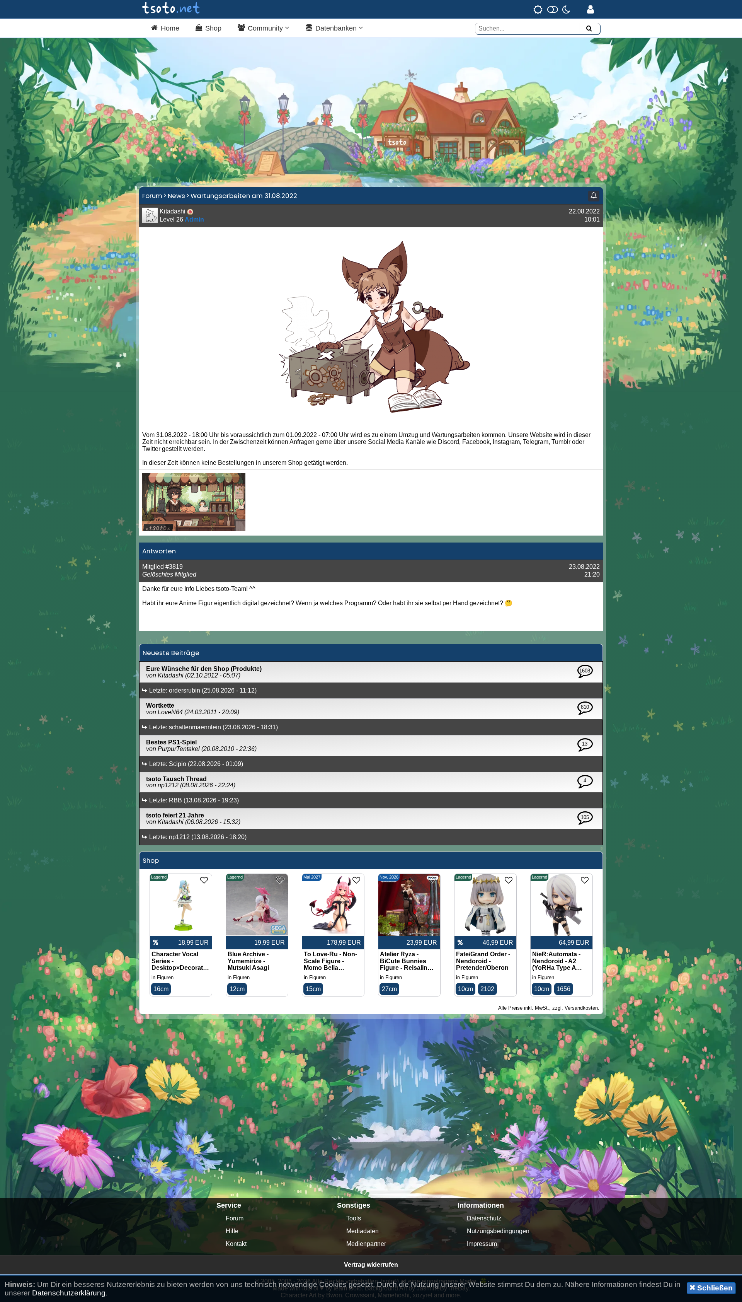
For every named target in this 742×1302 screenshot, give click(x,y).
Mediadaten (362, 1231)
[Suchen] (589, 28)
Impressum (482, 1244)
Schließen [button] (714, 1288)
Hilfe (232, 1231)
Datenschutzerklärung (69, 1293)
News (176, 195)
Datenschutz (484, 1218)
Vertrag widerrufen (371, 1264)
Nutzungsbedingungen (498, 1231)
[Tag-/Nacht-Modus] (551, 9)
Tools (353, 1218)
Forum (152, 195)
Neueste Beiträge (171, 652)
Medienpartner (366, 1244)
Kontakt (236, 1244)
